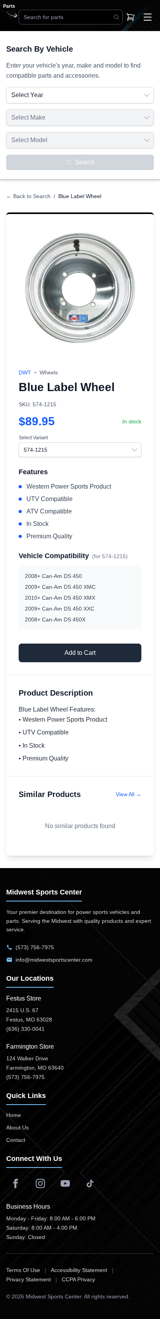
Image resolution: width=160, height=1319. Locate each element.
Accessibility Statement (79, 1270)
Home (13, 1115)
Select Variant (33, 437)
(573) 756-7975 (35, 947)
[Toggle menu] (147, 17)
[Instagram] (40, 1183)
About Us (17, 1127)
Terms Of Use (23, 1270)
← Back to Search (28, 196)
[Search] (116, 17)
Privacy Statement (28, 1279)
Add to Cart (80, 652)
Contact (15, 1140)
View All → (128, 794)
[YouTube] (65, 1183)
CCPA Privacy (78, 1279)
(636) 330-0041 (25, 1029)
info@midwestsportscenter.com (54, 960)
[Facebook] (15, 1183)
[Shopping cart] (130, 17)
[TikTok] (90, 1183)
